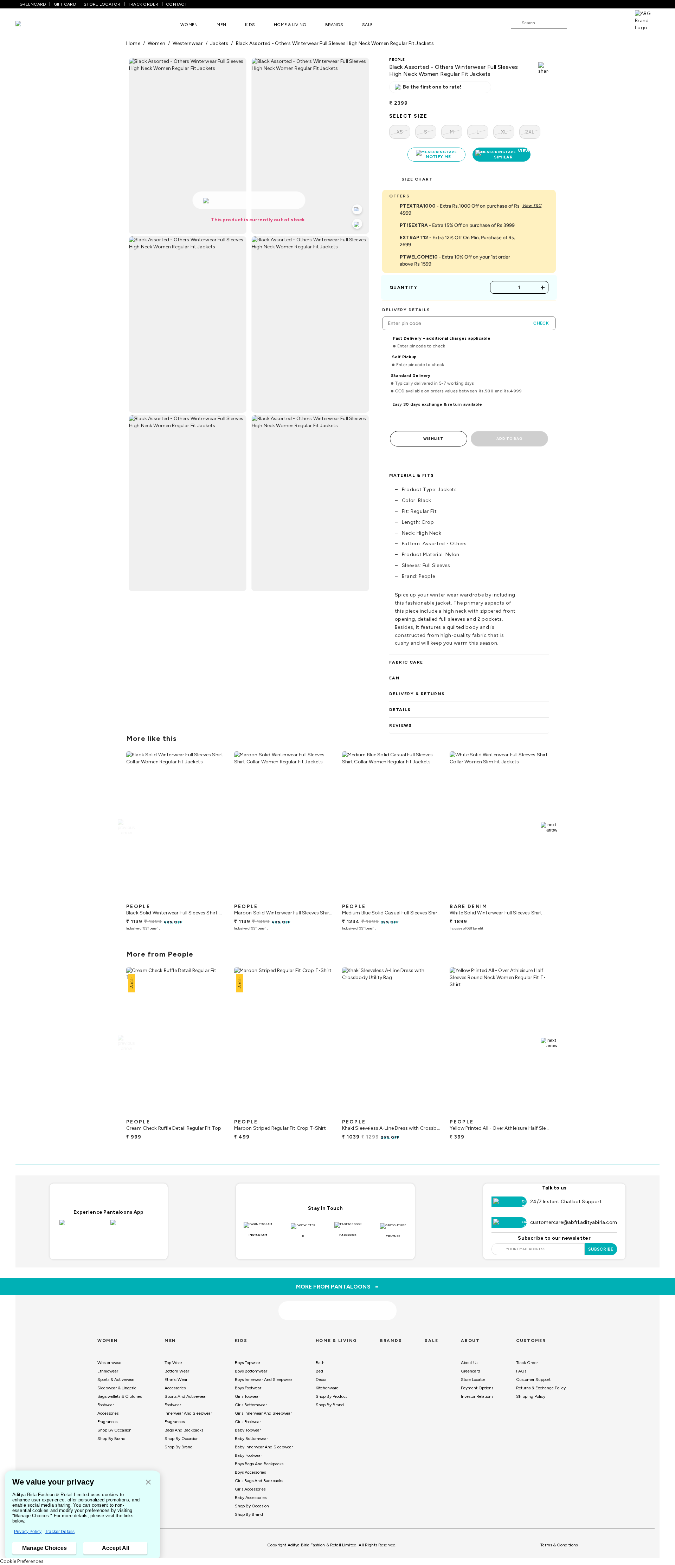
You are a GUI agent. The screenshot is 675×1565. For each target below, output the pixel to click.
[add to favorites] (214, 897)
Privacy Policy (27, 1531)
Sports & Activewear (116, 1379)
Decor (321, 1379)
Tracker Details (60, 1531)
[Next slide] (549, 827)
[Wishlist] (576, 23)
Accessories (107, 1413)
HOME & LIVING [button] (290, 24)
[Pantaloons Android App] (134, 1227)
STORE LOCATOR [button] (102, 4)
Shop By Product (331, 1396)
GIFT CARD (65, 4)
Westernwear (109, 1362)
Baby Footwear (248, 1455)
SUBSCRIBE (601, 1249)
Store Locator (473, 1379)
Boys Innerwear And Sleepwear (263, 1379)
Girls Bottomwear (251, 1404)
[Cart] (614, 22)
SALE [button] (367, 24)
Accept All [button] (115, 1548)
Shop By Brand (111, 1438)
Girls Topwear (247, 1396)
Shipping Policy (530, 1396)
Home (133, 43)
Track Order (527, 1362)
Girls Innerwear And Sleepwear (263, 1413)
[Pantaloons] (28, 24)
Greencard (470, 1371)
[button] (148, 1482)
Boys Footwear (248, 1387)
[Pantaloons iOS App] (83, 1227)
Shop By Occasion (114, 1430)
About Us (469, 1362)
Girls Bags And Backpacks (259, 1480)
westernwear (187, 43)
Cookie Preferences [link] (22, 1561)
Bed (319, 1371)
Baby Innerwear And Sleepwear (264, 1447)
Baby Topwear (248, 1430)
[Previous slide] (126, 827)
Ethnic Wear (176, 1379)
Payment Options (477, 1387)
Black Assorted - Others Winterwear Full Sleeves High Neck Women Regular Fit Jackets (335, 43)
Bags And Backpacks (184, 1430)
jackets (219, 43)
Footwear (105, 1404)
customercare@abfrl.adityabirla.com (573, 1222)
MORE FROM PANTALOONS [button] (337, 1286)
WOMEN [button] (189, 24)
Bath (320, 1362)
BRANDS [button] (334, 24)
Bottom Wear (177, 1371)
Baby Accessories (250, 1497)
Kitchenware (327, 1387)
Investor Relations (477, 1396)
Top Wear (173, 1362)
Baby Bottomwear (251, 1438)
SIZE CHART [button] (417, 179)
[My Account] (595, 22)
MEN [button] (221, 24)
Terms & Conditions (559, 1545)
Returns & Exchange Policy (541, 1387)
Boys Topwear (247, 1362)
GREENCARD (32, 4)
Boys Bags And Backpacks (259, 1463)
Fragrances (107, 1421)
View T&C (531, 205)
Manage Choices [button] (44, 1548)
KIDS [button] (250, 24)
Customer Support (533, 1379)
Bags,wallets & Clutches (119, 1396)
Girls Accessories (250, 1489)
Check (541, 323)
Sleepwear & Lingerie (116, 1387)
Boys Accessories (250, 1472)
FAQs (521, 1371)
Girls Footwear (248, 1421)
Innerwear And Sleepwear (188, 1413)
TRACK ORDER (143, 4)
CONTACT (176, 4)
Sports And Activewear (186, 1396)
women (156, 43)
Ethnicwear (107, 1371)
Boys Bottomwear (251, 1371)
